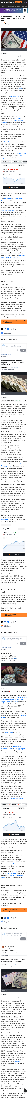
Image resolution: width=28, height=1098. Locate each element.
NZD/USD (4, 519)
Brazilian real (16, 746)
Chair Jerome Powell (8, 210)
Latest (3, 6)
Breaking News (19, 6)
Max (20, 174)
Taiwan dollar (19, 699)
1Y (14, 174)
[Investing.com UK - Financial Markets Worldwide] (9, 2)
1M (9, 174)
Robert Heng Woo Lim (10, 946)
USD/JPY (18, 1061)
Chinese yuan (8, 733)
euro (16, 702)
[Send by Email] (15, 329)
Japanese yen (14, 96)
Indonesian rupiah (7, 749)
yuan (20, 88)
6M (12, 174)
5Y (17, 174)
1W (6, 174)
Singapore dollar (21, 153)
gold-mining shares (10, 873)
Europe (19, 846)
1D (3, 174)
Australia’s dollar (19, 118)
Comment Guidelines (6, 354)
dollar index (8, 199)
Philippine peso (21, 749)
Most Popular (10, 6)
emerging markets (8, 864)
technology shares (17, 799)
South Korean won (10, 142)
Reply (4, 952)
